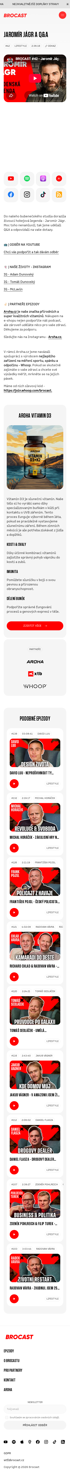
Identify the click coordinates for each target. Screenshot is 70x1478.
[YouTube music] (59, 179)
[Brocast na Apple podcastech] (22, 1442)
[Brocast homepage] (15, 15)
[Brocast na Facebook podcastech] (38, 1442)
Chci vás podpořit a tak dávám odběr (31, 252)
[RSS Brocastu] (63, 1442)
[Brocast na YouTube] (5, 1442)
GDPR (7, 1453)
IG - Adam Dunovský (19, 274)
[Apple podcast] (43, 179)
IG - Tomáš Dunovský (19, 282)
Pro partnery (13, 1370)
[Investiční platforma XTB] (35, 673)
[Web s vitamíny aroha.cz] (35, 661)
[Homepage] (18, 1337)
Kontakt (9, 1380)
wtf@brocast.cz (14, 1460)
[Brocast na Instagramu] (46, 1442)
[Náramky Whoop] (35, 686)
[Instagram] (27, 195)
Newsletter (35, 1402)
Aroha (8, 1390)
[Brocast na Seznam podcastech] (29, 1442)
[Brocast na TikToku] (55, 1442)
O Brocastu (11, 1361)
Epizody (9, 1351)
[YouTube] (11, 179)
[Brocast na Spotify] (14, 1442)
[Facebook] (11, 195)
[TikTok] (43, 195)
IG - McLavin (13, 289)
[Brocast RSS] (59, 195)
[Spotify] (27, 179)
